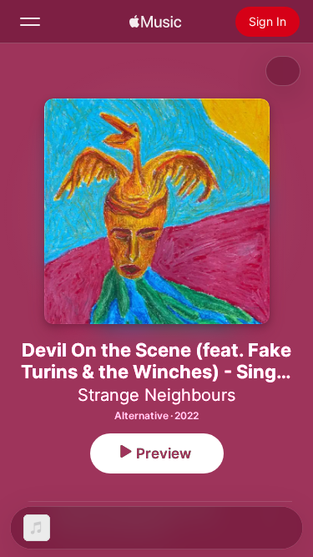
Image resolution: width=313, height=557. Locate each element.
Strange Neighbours (156, 395)
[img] (155, 21)
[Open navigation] (30, 21)
